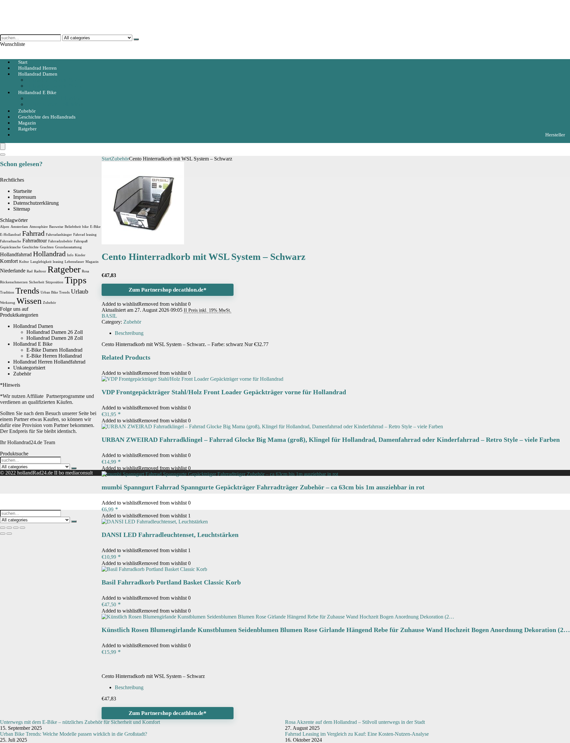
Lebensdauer (74, 262)
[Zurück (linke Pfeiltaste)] (2, 534)
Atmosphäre (38, 227)
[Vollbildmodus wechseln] (9, 528)
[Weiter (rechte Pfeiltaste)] (9, 534)
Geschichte (30, 247)
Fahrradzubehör (60, 241)
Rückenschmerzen (14, 282)
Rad (30, 271)
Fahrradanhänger (59, 234)
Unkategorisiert (29, 368)
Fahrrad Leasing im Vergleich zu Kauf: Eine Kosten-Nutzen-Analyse (357, 734)
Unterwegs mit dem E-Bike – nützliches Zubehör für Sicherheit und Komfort (80, 722)
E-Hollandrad (10, 234)
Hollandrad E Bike (37, 92)
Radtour (40, 271)
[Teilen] (15, 528)
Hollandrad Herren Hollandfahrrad (49, 362)
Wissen (29, 301)
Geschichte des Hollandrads (47, 117)
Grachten (47, 247)
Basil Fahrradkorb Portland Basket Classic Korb (171, 582)
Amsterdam (19, 227)
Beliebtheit (73, 227)
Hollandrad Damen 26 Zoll (54, 80)
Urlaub (79, 291)
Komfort (9, 261)
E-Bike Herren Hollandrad (54, 98)
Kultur (24, 262)
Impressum (24, 197)
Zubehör (120, 158)
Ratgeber (27, 128)
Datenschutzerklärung (36, 203)
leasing (58, 262)
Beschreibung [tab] (129, 333)
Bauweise (56, 227)
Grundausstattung (68, 247)
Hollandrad (49, 254)
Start (106, 158)
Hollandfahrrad (16, 254)
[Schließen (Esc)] (22, 528)
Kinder (80, 255)
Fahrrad (33, 233)
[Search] (2, 155)
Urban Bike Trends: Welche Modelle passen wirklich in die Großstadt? (73, 734)
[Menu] (2, 146)
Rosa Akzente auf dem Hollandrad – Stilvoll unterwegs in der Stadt (355, 722)
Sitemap (21, 209)
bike (85, 227)
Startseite (22, 191)
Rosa (85, 271)
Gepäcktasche (10, 247)
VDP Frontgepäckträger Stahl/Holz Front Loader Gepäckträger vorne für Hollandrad (224, 392)
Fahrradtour (34, 240)
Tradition (7, 292)
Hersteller (555, 134)
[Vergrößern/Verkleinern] (2, 528)
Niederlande (12, 270)
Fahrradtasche (10, 241)
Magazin (92, 262)
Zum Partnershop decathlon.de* (167, 290)
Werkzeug (7, 302)
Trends (27, 291)
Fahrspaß (81, 241)
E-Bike (95, 227)
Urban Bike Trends (55, 292)
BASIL (109, 316)
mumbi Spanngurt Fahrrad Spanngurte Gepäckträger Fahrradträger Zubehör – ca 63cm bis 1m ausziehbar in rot (263, 487)
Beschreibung (129, 687)
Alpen (4, 227)
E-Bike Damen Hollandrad (54, 104)
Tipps (75, 280)
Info (70, 255)
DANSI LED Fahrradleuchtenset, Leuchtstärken (170, 534)
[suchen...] (136, 39)
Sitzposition (54, 282)
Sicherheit (36, 282)
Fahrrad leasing (85, 234)
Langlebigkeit (40, 262)
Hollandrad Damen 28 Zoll (54, 338)
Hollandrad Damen (37, 74)
